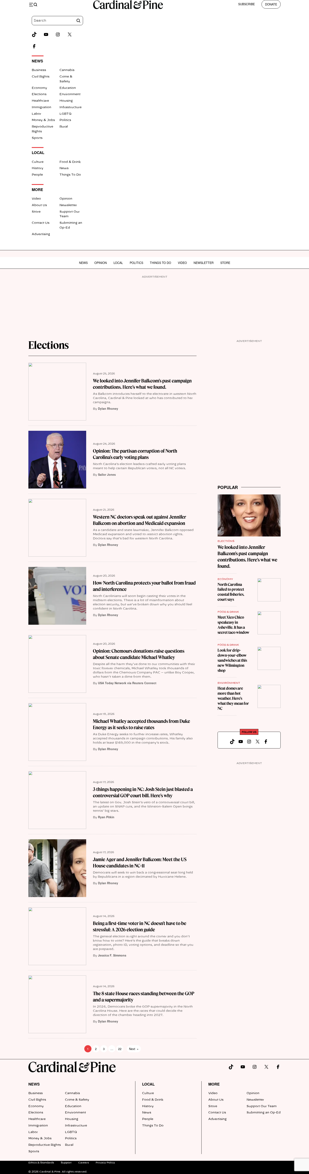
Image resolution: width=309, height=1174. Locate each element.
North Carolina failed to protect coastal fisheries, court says (231, 592)
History (37, 168)
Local (118, 263)
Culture (38, 162)
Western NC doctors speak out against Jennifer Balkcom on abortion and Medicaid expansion (139, 520)
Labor (36, 113)
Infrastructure (70, 107)
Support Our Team (262, 1106)
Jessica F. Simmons (112, 955)
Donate (271, 4)
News (64, 168)
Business (39, 70)
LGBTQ (65, 113)
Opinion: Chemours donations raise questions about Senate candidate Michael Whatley (138, 654)
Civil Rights (40, 76)
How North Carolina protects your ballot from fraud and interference (144, 586)
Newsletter (68, 205)
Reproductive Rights (44, 1145)
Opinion (65, 198)
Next (134, 1049)
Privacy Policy (105, 1162)
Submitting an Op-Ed (264, 1112)
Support (66, 1162)
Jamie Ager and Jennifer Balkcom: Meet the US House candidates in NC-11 (139, 862)
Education (67, 88)
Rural (63, 126)
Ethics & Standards (41, 1162)
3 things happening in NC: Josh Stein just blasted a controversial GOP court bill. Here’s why (143, 792)
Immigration (41, 107)
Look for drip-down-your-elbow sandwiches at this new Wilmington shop (232, 660)
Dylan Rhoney (108, 408)
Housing (66, 100)
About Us (39, 205)
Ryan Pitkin (106, 817)
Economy (39, 88)
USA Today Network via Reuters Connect (127, 683)
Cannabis (66, 70)
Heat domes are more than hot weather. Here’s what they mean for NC (233, 698)
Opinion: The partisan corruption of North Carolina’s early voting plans (135, 454)
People (37, 174)
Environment (70, 94)
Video (36, 198)
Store (36, 211)
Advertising (41, 234)
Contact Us (40, 222)
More (214, 1084)
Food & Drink (70, 162)
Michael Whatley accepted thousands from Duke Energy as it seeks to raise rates (141, 724)
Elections (39, 94)
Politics (65, 120)
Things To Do (70, 174)
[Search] (78, 20)
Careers (83, 1162)
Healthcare (40, 100)
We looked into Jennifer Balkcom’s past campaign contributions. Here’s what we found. (142, 384)
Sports (37, 138)
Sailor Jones (107, 474)
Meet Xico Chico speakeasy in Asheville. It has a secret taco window (233, 625)
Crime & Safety (77, 1099)
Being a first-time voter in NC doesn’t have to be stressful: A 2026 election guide (139, 926)
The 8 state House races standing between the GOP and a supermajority (143, 997)
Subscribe (246, 4)
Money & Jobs (43, 120)
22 (119, 1049)
